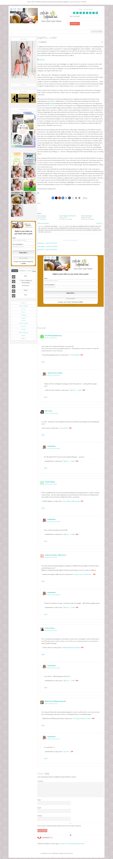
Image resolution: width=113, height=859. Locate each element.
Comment (40, 781)
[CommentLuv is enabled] (45, 838)
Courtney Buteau (50, 628)
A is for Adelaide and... (38, 16)
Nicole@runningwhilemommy (53, 335)
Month (26, 273)
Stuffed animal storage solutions (71, 647)
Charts (25, 290)
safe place (47, 232)
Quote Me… (99, 223)
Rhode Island (48, 230)
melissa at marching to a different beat (55, 555)
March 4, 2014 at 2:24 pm (51, 484)
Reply (43, 362)
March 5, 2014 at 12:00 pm (53, 521)
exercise (86, 226)
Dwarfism (23, 318)
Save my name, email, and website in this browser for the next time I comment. (59, 826)
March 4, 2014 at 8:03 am (53, 375)
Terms (69, 305)
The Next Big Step (75, 355)
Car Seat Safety (64, 428)
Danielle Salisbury (50, 482)
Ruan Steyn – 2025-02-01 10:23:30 (47, 250)
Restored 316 (69, 853)
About (25, 276)
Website (39, 816)
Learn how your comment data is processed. (71, 843)
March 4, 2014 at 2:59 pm (51, 557)
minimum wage (64, 228)
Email (39, 808)
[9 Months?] (30, 198)
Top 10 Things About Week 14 (67, 216)
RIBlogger (82, 230)
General (23, 320)
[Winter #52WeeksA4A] (17, 172)
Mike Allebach (51, 105)
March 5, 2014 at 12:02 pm (53, 594)
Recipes (23, 335)
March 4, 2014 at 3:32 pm (51, 630)
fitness (92, 226)
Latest (29, 270)
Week (21, 273)
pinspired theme (57, 853)
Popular (14, 270)
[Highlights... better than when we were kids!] (30, 172)
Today (16, 273)
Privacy (74, 305)
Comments (22, 270)
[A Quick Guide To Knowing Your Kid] (17, 159)
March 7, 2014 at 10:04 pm (53, 739)
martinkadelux (51, 446)
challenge (72, 226)
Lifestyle (48, 226)
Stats (25, 295)
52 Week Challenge (23, 306)
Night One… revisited (76, 390)
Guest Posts (23, 326)
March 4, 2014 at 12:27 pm (53, 448)
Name (39, 800)
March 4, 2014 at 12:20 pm (51, 413)
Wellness (54, 226)
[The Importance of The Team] (17, 211)
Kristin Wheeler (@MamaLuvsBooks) (55, 701)
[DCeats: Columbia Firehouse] (17, 198)
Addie (67, 226)
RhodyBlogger (73, 230)
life (48, 228)
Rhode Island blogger (61, 230)
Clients (23, 312)
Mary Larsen (48, 411)
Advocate (23, 309)
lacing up (44, 228)
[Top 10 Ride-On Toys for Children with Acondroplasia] (30, 159)
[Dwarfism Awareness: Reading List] (30, 185)
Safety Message (41, 216)
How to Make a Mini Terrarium (71, 501)
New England (74, 228)
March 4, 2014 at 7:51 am (51, 338)
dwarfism (80, 226)
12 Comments (42, 42)
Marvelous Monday (86, 216)
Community (23, 315)
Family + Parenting (23, 323)
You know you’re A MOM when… (83, 574)
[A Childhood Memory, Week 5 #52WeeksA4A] (17, 185)
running (89, 230)
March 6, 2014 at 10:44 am (51, 703)
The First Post (25, 285)
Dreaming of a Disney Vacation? (82, 718)
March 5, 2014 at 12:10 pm (53, 668)
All (31, 273)
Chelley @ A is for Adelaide (54, 373)
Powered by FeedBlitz (77, 302)
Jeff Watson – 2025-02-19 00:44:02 (47, 243)
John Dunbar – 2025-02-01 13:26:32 (47, 246)
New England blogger (86, 228)
